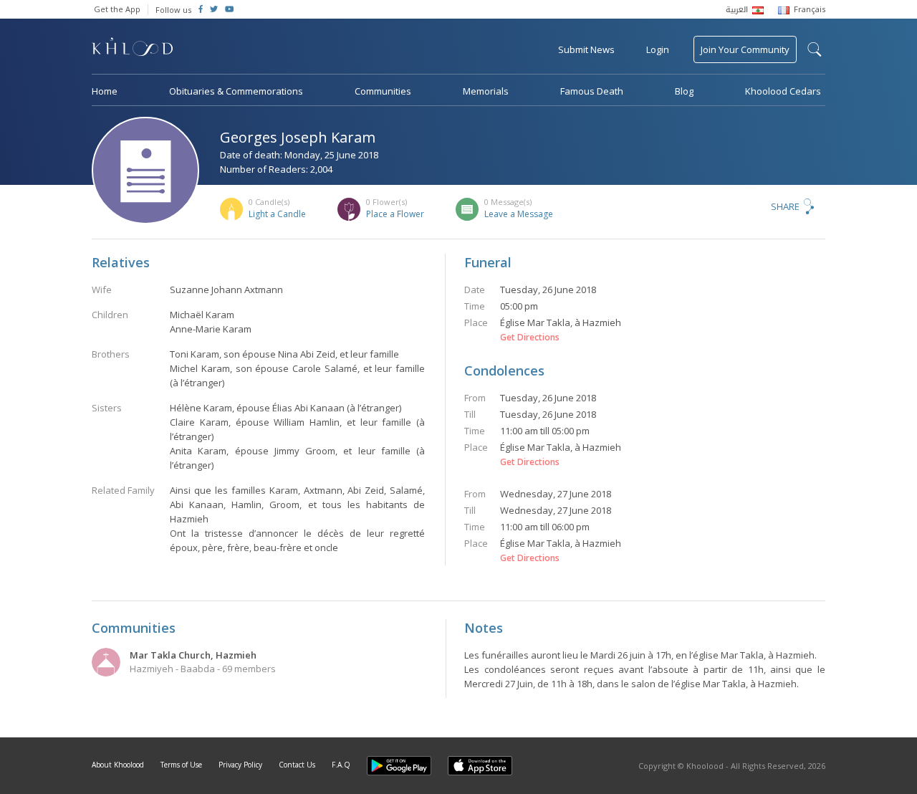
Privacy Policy (240, 765)
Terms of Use (181, 765)
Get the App (117, 9)
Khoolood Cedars (783, 91)
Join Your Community (745, 49)
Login (657, 49)
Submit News (586, 49)
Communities (383, 91)
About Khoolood (118, 765)
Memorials (486, 91)
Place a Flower (395, 214)
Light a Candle (277, 214)
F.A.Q (341, 765)
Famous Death (591, 91)
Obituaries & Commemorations (236, 91)
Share (785, 206)
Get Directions (530, 337)
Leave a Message (518, 214)
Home (104, 91)
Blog (684, 91)
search (814, 49)
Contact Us (297, 765)
